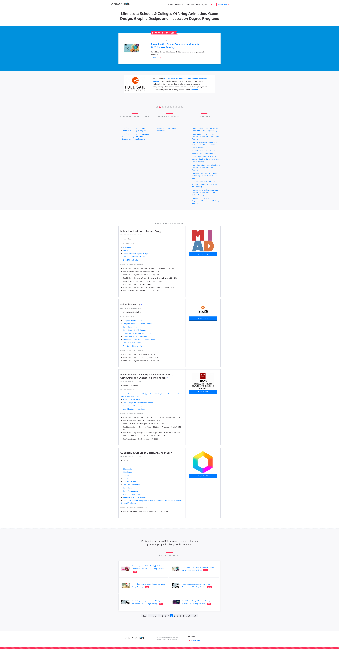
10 (182, 107)
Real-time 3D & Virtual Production (135, 497)
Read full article (155, 58)
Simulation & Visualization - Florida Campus (139, 340)
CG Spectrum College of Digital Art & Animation (146, 452)
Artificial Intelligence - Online (133, 346)
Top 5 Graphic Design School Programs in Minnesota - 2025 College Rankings (206, 200)
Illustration (127, 250)
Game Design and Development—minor (138, 403)
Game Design (128, 488)
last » (195, 616)
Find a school (223, 4)
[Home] (120, 5)
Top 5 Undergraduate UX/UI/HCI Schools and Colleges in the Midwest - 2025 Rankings (206, 184)
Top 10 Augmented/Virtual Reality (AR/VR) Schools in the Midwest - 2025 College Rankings (206, 159)
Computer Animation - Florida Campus (137, 324)
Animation (127, 247)
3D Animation (128, 472)
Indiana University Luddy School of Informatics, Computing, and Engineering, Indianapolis (146, 376)
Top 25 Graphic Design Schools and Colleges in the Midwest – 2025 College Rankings (205, 192)
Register (174, 639)
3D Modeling (127, 475)
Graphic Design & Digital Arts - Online (137, 333)
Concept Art (127, 478)
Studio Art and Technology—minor (136, 406)
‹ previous (153, 616)
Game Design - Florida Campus (134, 330)
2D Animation (128, 469)
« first (144, 616)
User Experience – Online (132, 343)
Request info (203, 254)
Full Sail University (130, 304)
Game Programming (130, 491)
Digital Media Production (132, 260)
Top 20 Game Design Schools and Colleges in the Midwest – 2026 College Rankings (204, 144)
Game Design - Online (131, 327)
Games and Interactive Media (134, 257)
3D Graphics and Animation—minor (136, 399)
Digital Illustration (129, 481)
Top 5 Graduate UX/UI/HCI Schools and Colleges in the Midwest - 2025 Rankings (205, 175)
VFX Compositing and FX (132, 494)
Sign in (169, 639)
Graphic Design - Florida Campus (135, 336)
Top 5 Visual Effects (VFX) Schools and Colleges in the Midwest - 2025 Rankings (206, 167)
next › (188, 616)
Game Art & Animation (131, 485)
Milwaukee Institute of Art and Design (141, 231)
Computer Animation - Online (134, 320)
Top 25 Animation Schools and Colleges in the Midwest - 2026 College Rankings (206, 136)
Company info (161, 639)
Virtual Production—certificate (134, 409)
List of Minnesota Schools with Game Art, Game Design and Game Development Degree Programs (136, 136)
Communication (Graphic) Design (135, 254)
